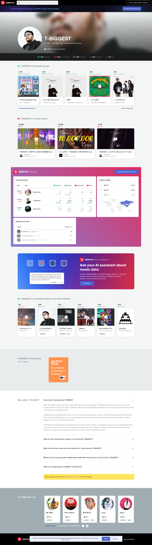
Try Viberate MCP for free (132, 9)
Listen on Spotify (125, 108)
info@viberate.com (74, 477)
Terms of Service (129, 539)
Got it (106, 539)
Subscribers (80, 185)
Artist (26, 185)
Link (33, 231)
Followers (58, 185)
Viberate (7, 3)
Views (90, 185)
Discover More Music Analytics (138, 3)
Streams (69, 185)
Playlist (19, 227)
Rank (18, 185)
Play (28, 86)
